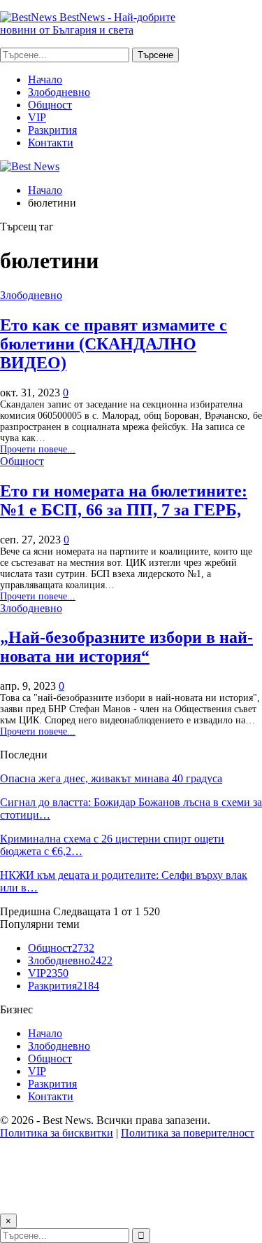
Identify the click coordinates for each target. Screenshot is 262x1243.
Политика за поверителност (187, 1133)
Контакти (50, 142)
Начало (45, 79)
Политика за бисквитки (56, 1133)
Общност (50, 105)
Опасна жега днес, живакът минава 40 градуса (111, 778)
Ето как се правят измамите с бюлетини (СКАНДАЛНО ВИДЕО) (113, 344)
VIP (37, 117)
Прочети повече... (37, 449)
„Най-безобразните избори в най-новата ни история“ (126, 646)
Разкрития (52, 130)
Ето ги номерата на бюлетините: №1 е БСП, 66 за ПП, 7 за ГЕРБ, (123, 500)
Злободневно (59, 92)
